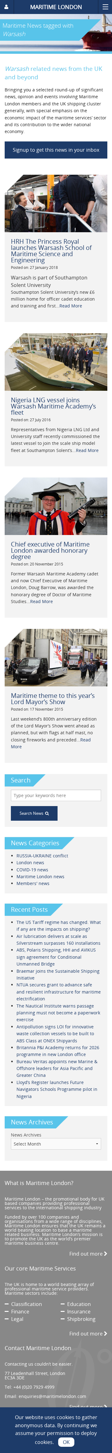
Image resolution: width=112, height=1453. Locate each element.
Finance (19, 1311)
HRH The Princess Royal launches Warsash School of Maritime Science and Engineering (51, 250)
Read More (70, 306)
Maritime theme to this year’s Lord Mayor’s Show (53, 698)
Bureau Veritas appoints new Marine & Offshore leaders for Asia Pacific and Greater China (56, 1068)
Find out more (86, 1253)
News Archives (26, 1135)
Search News (32, 813)
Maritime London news (40, 876)
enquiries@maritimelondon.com (52, 1396)
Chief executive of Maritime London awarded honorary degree (50, 550)
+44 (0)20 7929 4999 (33, 1387)
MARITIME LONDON (56, 7)
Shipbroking (80, 1319)
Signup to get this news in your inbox (56, 149)
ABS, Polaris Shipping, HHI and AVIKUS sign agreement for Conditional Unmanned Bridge (56, 957)
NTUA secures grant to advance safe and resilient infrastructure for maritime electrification (58, 992)
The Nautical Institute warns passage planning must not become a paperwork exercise (58, 1013)
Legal (16, 1319)
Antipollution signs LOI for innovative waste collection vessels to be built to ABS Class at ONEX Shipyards (55, 1034)
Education (78, 1304)
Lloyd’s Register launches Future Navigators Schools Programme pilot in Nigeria (56, 1089)
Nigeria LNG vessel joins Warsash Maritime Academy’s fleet (53, 406)
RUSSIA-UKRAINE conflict (42, 856)
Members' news (32, 883)
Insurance (78, 1311)
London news (30, 862)
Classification (25, 1304)
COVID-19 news (32, 870)
